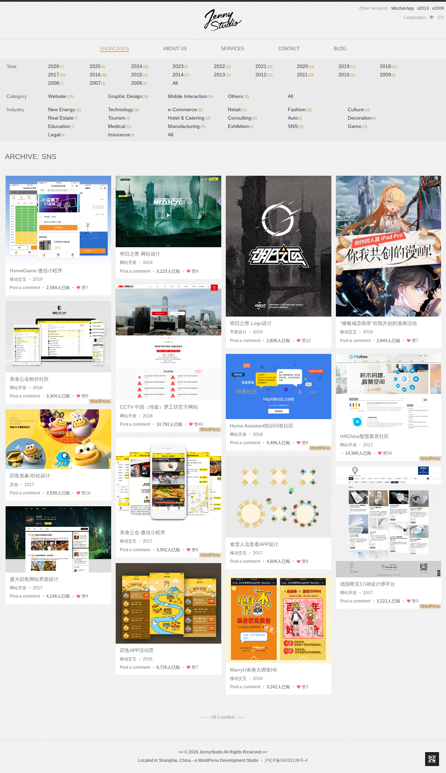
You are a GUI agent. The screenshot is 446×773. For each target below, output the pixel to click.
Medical (119, 126)
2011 (305, 74)
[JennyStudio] (223, 20)
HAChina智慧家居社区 (364, 436)
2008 (55, 83)
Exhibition (240, 126)
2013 (222, 74)
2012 (263, 74)
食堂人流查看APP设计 (254, 544)
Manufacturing (187, 126)
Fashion (300, 109)
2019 (346, 66)
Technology (123, 109)
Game (357, 126)
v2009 (438, 8)
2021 (263, 66)
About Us (175, 48)
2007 (97, 83)
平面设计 (238, 331)
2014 (181, 74)
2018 (388, 66)
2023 (180, 66)
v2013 (423, 8)
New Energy (64, 109)
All (175, 83)
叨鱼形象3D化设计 (30, 475)
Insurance (121, 134)
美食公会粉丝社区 (29, 379)
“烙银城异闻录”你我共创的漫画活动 (378, 323)
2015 (139, 74)
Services (232, 48)
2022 (222, 66)
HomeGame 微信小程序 (36, 270)
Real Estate (63, 117)
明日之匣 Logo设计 (251, 323)
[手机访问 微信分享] (432, 759)
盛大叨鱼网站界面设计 (34, 579)
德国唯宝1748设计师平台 (367, 584)
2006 (138, 83)
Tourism (119, 117)
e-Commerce (185, 109)
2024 (139, 66)
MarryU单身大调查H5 (253, 670)
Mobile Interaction (190, 96)
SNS (295, 126)
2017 (56, 74)
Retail (237, 109)
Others (238, 96)
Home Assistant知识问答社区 (261, 426)
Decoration (362, 117)
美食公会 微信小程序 (142, 532)
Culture (359, 109)
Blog (340, 48)
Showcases (114, 48)
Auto (295, 117)
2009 (387, 74)
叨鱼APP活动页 (137, 650)
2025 (97, 66)
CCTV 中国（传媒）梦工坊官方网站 (159, 407)
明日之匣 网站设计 (140, 254)
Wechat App (402, 8)
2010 (346, 74)
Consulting (242, 117)
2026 (55, 66)
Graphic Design (128, 96)
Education (61, 126)
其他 (14, 484)
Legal (56, 134)
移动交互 (18, 279)
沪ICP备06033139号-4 (286, 760)
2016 (98, 74)
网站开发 (128, 262)
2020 (305, 66)
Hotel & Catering (189, 117)
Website (61, 96)
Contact (289, 48)
